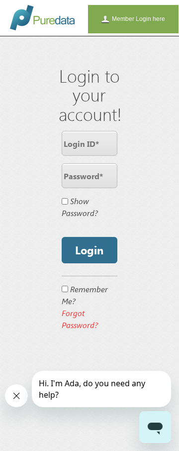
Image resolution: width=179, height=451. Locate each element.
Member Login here (138, 18)
